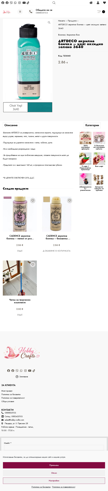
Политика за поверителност (63, 487)
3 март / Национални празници (85, 168)
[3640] (28, 66)
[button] (21, 376)
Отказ (54, 472)
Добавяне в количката (56, 250)
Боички (61, 34)
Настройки (54, 480)
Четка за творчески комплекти (20, 301)
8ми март (99, 166)
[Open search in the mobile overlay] (54, 2)
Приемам (54, 465)
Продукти (72, 20)
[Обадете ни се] (31, 11)
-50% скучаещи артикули (85, 147)
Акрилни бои (73, 34)
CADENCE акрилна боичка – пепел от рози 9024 (20, 238)
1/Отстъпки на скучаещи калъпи (99, 147)
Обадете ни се (44, 10)
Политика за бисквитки (41, 487)
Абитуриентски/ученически (85, 188)
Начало (61, 20)
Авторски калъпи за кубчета (99, 188)
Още (19, 250)
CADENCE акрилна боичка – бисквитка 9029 (57, 238)
